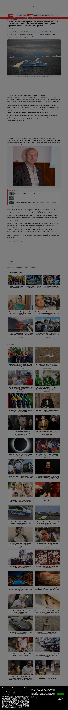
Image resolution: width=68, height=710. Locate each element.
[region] (34, 698)
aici (5, 703)
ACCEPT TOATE (61, 694)
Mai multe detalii (16, 694)
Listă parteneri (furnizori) (35, 697)
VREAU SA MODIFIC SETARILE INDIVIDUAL (60, 698)
